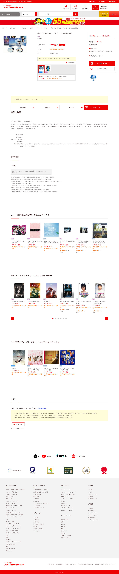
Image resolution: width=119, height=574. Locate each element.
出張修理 (63, 524)
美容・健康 (9, 498)
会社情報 (90, 489)
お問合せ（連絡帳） (38, 528)
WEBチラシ (91, 510)
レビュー (71, 107)
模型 (7, 537)
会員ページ (66, 8)
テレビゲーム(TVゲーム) (12, 532)
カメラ (7, 519)
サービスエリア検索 (66, 535)
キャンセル (64, 531)
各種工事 (63, 533)
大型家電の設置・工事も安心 (40, 492)
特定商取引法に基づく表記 (101, 564)
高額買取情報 (91, 517)
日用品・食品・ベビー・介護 (13, 541)
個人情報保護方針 (60, 564)
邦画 (31, 28)
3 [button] (55, 318)
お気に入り (75, 8)
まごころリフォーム (93, 519)
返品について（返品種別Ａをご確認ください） (101, 52)
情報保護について (92, 498)
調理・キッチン (10, 496)
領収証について (37, 526)
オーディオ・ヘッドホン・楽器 (14, 505)
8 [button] (63, 318)
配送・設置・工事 (65, 505)
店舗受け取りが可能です (97, 56)
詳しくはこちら (42, 408)
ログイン (35, 517)
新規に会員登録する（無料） (40, 489)
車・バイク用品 (10, 521)
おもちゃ (8, 535)
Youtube (48, 456)
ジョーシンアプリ (92, 515)
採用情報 (90, 496)
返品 (62, 528)
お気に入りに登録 (101, 68)
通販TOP (4, 28)
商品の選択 (36, 496)
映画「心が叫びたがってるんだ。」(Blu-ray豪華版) (54, 76)
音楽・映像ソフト (10, 548)
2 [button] (53, 318)
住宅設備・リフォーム (11, 494)
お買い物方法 (85, 8)
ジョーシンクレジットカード (68, 492)
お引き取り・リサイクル (67, 508)
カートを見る (95, 8)
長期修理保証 (64, 519)
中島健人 (39, 38)
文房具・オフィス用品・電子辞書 (14, 514)
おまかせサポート (65, 537)
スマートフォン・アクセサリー (14, 517)
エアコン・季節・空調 (11, 492)
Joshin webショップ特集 (67, 498)
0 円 (107, 6)
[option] (19, 237)
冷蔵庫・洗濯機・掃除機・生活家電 (15, 489)
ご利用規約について (38, 508)
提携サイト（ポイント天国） (68, 494)
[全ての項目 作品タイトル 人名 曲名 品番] (29, 14)
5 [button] (58, 318)
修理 (62, 522)
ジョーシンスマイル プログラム (41, 503)
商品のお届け (36, 501)
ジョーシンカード (65, 489)
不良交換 (63, 526)
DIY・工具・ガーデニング (12, 523)
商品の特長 (23, 107)
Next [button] (106, 318)
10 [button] (66, 318)
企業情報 (93, 1)
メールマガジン (80, 456)
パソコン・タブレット (11, 510)
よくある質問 (36, 505)
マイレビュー (36, 531)
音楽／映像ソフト (14, 28)
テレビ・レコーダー (11, 503)
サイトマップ (112, 564)
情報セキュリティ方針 (71, 564)
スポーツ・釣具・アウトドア (13, 526)
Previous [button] (12, 318)
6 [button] (60, 318)
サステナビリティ (92, 494)
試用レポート (64, 501)
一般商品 (102, 6)
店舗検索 (90, 508)
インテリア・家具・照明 (12, 501)
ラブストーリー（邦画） (41, 28)
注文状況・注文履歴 (38, 524)
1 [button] (52, 318)
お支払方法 (36, 498)
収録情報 (47, 107)
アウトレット (9, 550)
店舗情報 (103, 1)
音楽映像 (102, 8)
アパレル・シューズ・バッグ (13, 528)
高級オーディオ (10, 508)
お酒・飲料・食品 (10, 544)
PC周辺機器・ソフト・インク (13, 512)
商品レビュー (64, 503)
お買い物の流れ (37, 494)
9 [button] (65, 318)
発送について (94, 48)
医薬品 (7, 546)
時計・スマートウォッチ (12, 530)
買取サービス (113, 1)
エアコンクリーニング (66, 510)
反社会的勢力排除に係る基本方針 (85, 564)
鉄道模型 (8, 539)
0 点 (105, 6)
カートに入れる (102, 63)
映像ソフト (24, 28)
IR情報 (90, 492)
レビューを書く (72, 62)
